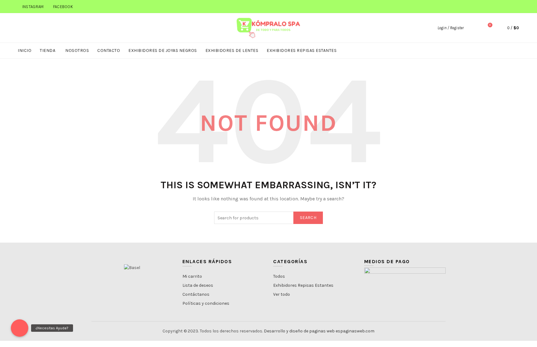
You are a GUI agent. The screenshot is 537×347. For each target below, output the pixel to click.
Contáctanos (195, 294)
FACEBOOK (63, 6)
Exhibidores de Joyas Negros (162, 50)
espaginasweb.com (355, 331)
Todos (279, 276)
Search (308, 217)
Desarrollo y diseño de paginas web (299, 331)
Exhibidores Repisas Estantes (302, 50)
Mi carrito (192, 276)
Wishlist (490, 25)
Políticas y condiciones (205, 303)
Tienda (47, 50)
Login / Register (451, 27)
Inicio (24, 50)
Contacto (108, 50)
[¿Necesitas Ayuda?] (19, 328)
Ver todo (281, 294)
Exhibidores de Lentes (232, 50)
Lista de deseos (197, 285)
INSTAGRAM (33, 6)
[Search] (473, 28)
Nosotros (77, 50)
